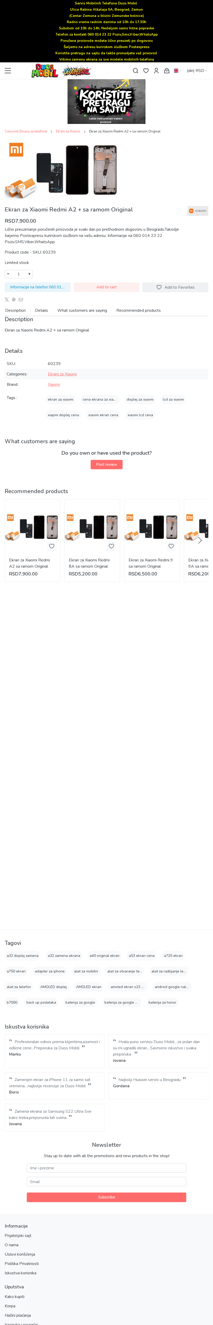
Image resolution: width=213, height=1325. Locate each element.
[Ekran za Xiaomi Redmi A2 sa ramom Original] (32, 526)
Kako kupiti (14, 1297)
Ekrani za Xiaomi (68, 131)
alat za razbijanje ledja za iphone (178, 971)
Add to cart (106, 287)
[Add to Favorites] (52, 546)
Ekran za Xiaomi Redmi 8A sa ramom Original (89, 563)
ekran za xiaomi (60, 399)
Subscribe (106, 1197)
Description (15, 310)
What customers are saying (82, 310)
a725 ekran (173, 955)
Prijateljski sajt (18, 1235)
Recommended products (138, 310)
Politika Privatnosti (22, 1264)
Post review (106, 464)
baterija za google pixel (123, 1002)
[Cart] (167, 70)
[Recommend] (22, 299)
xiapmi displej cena (63, 415)
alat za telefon (19, 986)
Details (41, 310)
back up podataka (41, 1002)
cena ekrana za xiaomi (101, 399)
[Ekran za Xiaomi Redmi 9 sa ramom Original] (151, 526)
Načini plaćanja (18, 1315)
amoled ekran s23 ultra (130, 986)
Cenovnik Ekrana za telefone (26, 131)
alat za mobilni (86, 971)
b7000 (12, 1002)
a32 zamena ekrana (64, 955)
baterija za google (80, 1002)
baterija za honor (162, 1002)
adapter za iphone (50, 971)
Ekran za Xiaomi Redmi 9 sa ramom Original (151, 563)
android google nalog (172, 986)
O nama (11, 1245)
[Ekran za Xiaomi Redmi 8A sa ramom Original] (92, 526)
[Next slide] (200, 540)
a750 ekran (16, 971)
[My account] (156, 70)
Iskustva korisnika (20, 1273)
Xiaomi (54, 384)
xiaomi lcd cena (140, 415)
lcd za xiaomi (173, 399)
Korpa (10, 1306)
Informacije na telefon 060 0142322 (40, 287)
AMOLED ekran (88, 986)
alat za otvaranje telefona (128, 971)
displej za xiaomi (140, 399)
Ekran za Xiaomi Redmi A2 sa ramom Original (29, 563)
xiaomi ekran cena (103, 415)
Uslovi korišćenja (20, 1254)
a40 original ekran (104, 955)
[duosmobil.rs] (72, 71)
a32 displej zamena (22, 955)
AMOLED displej (53, 986)
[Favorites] (146, 70)
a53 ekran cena (142, 955)
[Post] (8, 299)
